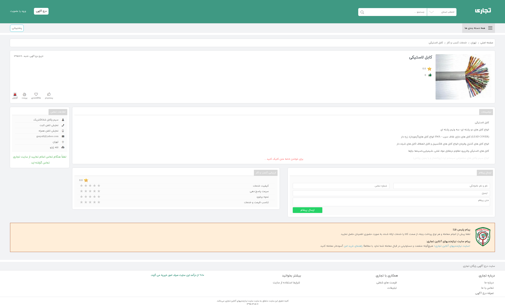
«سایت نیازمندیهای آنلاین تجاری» (452, 246)
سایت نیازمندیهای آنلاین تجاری (239, 300)
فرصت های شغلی (386, 283)
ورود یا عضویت (18, 11)
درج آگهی (41, 11)
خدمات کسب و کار (457, 43)
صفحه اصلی (486, 43)
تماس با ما (487, 288)
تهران (473, 43)
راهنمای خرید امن (353, 246)
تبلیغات (392, 288)
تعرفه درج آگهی (484, 293)
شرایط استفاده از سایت (286, 283)
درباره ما (489, 283)
